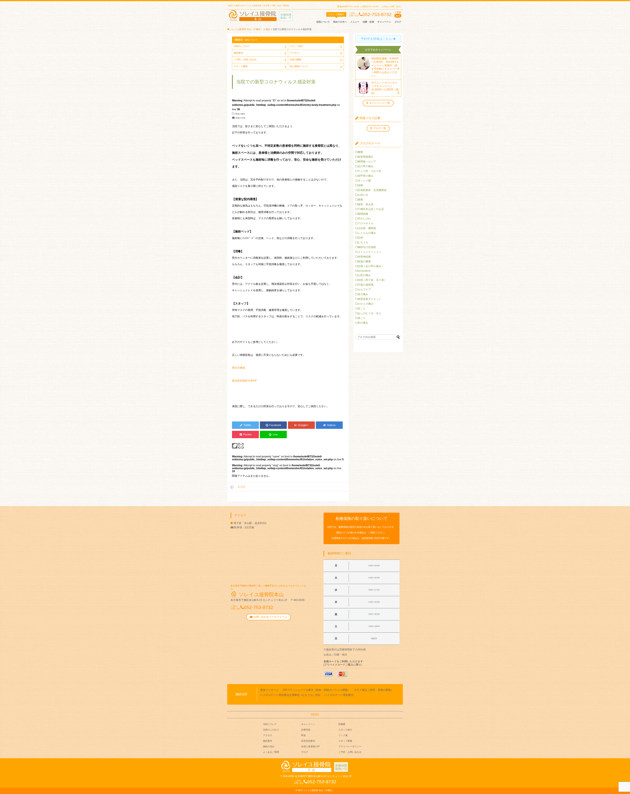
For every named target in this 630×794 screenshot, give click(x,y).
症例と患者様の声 (310, 746)
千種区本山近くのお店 (371, 209)
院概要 (341, 724)
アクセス (294, 53)
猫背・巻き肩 (365, 204)
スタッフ (336, 14)
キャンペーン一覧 (379, 103)
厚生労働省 (238, 367)
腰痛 (360, 152)
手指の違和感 (365, 284)
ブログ (397, 22)
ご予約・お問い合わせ (245, 59)
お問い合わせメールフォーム (269, 617)
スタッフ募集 (241, 66)
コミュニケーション (369, 252)
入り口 (241, 486)
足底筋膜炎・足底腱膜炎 (372, 190)
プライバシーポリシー (349, 746)
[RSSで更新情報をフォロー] (241, 446)
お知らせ (363, 194)
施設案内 (238, 53)
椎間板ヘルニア (367, 161)
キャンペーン (384, 22)
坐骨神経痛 (364, 256)
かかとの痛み (365, 303)
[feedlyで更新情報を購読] (234, 446)
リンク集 (343, 735)
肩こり (362, 318)
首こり (362, 308)
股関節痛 (363, 213)
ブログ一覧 (379, 128)
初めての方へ (340, 22)
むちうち (363, 242)
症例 (360, 237)
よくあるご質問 (271, 752)
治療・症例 (368, 22)
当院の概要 (295, 59)
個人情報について (299, 66)
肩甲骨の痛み (365, 175)
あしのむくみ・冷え (369, 313)
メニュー (354, 22)
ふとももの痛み (367, 232)
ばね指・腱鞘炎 (367, 228)
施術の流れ (268, 746)
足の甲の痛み (365, 166)
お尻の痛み (364, 275)
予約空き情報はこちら (376, 39)
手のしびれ (364, 218)
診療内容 (305, 729)
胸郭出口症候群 (367, 247)
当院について (323, 22)
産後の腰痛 (364, 261)
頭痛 (360, 185)
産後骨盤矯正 (365, 156)
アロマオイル (365, 223)
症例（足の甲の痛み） (371, 266)
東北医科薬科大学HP (244, 380)
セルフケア (364, 289)
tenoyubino (364, 270)
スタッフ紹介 (297, 46)
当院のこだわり (242, 46)
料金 (303, 735)
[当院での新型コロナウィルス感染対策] (329, 425)
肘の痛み (363, 322)
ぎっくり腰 (364, 180)
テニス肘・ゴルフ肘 (369, 171)
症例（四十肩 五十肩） (372, 280)
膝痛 (360, 199)
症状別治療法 (308, 741)
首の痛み (363, 294)
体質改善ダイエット (369, 299)
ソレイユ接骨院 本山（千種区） (318, 790)
